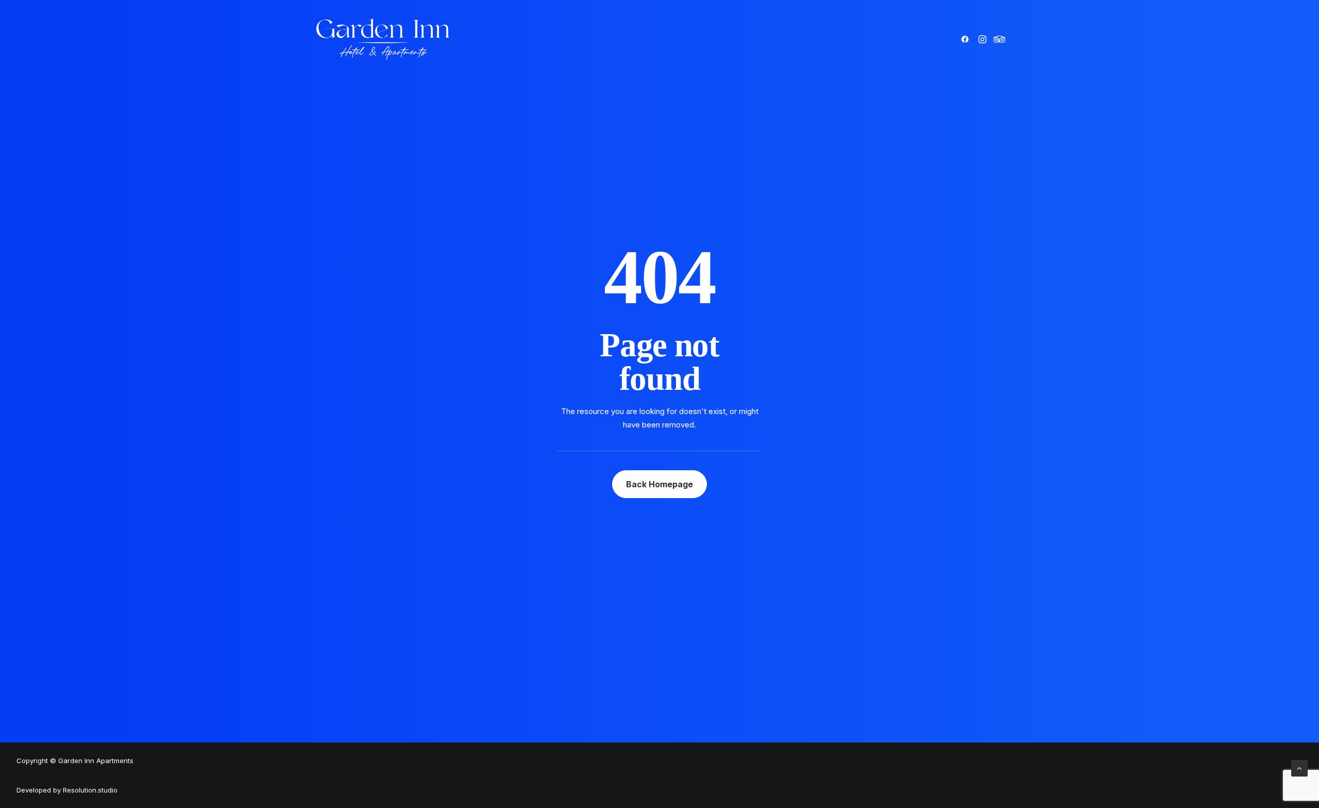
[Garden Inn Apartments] (383, 39)
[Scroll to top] (1299, 767)
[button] (966, 39)
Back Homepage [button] (659, 484)
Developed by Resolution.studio (66, 790)
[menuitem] (966, 39)
